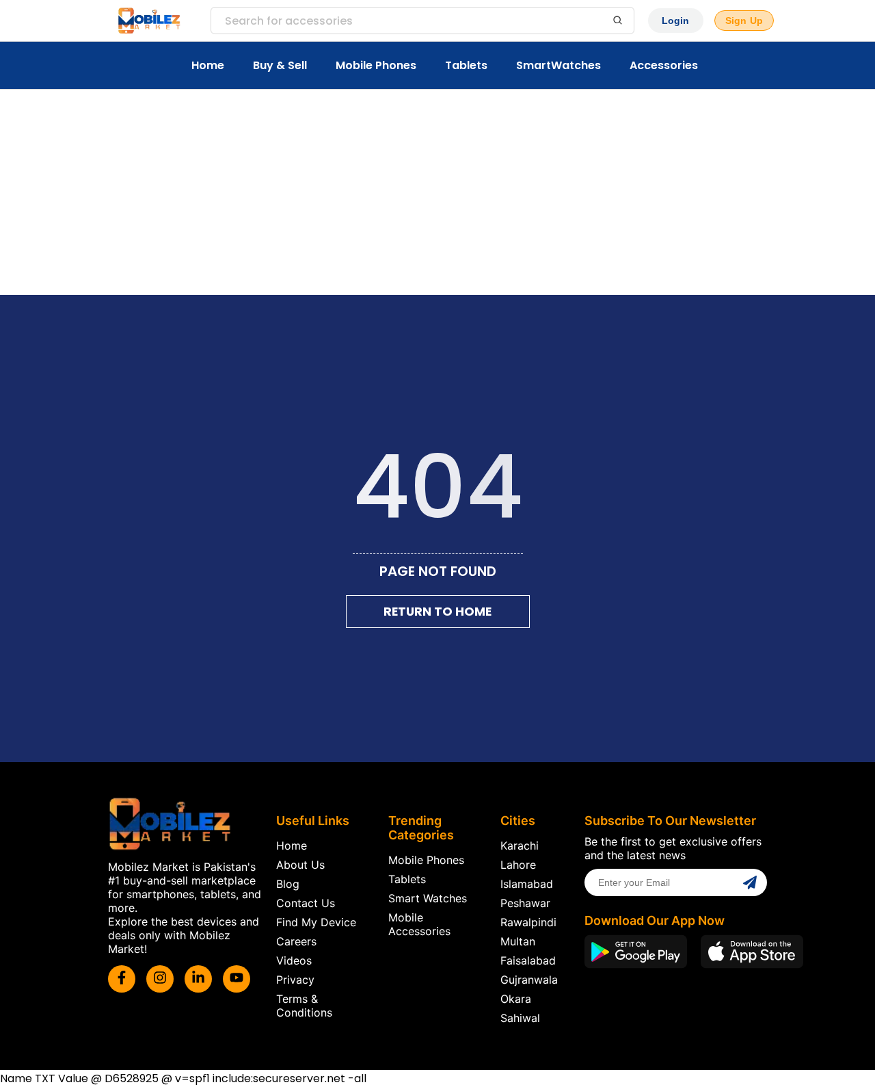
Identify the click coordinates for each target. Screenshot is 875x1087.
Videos (294, 960)
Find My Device (316, 922)
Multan (517, 941)
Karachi (519, 845)
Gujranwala (529, 979)
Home (207, 65)
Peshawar (525, 903)
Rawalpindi (528, 922)
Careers (296, 941)
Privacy (295, 979)
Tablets (466, 65)
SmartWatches (558, 65)
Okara (515, 999)
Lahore (518, 865)
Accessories (664, 65)
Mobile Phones (376, 65)
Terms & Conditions (304, 1005)
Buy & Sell (280, 65)
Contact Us (305, 903)
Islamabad (526, 884)
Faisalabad (528, 960)
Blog (287, 884)
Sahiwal (520, 1018)
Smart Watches (427, 898)
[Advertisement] (437, 192)
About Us (300, 865)
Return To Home (437, 611)
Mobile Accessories (419, 924)
